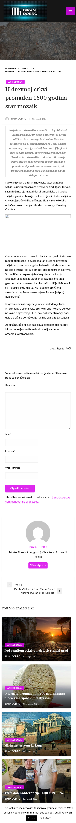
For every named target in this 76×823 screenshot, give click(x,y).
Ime (8, 434)
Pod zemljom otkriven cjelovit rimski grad (36, 651)
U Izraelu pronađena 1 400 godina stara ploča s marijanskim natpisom (34, 696)
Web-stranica (12, 467)
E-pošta (10, 450)
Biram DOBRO (18, 118)
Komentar (10, 384)
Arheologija (27, 68)
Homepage (10, 68)
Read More (44, 817)
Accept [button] (31, 818)
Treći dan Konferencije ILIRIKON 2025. (34, 793)
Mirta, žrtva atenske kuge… (24, 746)
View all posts (38, 565)
